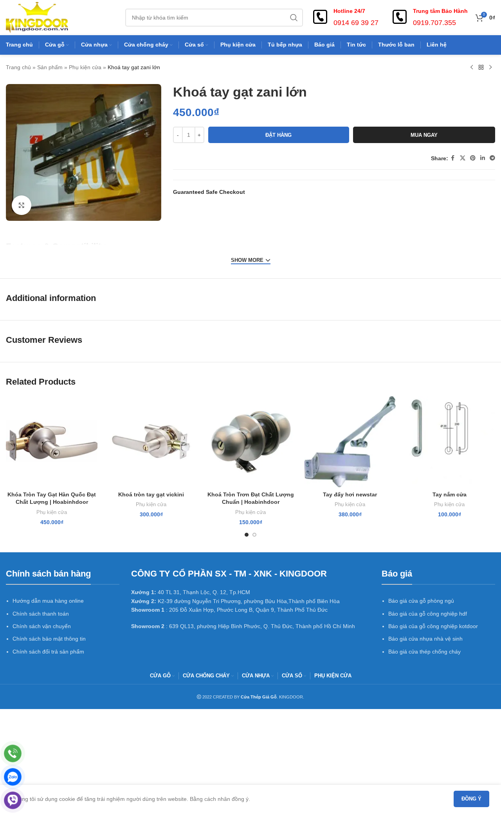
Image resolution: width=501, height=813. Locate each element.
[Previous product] (471, 67)
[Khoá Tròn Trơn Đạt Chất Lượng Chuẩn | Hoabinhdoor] (250, 441)
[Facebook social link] (453, 158)
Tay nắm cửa (450, 494)
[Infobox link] (344, 17)
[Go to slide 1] (247, 535)
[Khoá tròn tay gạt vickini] (151, 441)
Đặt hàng (278, 135)
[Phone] (13, 753)
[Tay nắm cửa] (449, 441)
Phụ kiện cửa (85, 67)
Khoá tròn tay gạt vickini (151, 494)
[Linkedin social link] (482, 158)
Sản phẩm (50, 67)
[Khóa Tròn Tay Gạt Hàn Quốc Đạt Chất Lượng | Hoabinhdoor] (51, 441)
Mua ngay (424, 135)
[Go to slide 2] (254, 535)
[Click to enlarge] (21, 205)
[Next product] (490, 67)
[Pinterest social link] (473, 158)
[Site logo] (37, 17)
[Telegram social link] (492, 158)
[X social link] (463, 158)
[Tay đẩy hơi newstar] (350, 441)
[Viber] (13, 800)
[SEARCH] (294, 18)
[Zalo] (13, 777)
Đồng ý (471, 799)
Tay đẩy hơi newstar (350, 494)
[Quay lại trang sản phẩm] (481, 67)
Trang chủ (18, 67)
